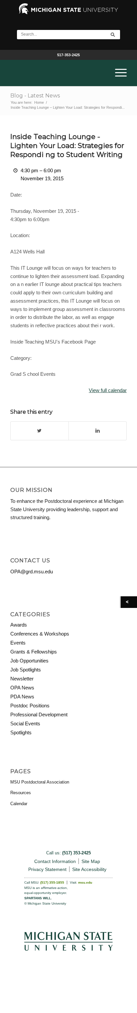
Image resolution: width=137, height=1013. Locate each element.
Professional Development (39, 714)
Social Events (25, 723)
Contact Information (55, 861)
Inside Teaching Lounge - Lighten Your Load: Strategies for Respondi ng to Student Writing (67, 145)
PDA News (22, 696)
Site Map (90, 861)
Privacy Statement (47, 869)
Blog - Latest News (35, 95)
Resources (20, 792)
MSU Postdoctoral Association (39, 782)
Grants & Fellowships (33, 651)
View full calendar (108, 390)
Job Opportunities (29, 660)
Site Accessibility (89, 869)
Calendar (18, 803)
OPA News (22, 687)
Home (39, 102)
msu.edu (85, 882)
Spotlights (21, 732)
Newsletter (22, 678)
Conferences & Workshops (39, 634)
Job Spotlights (25, 669)
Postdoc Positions (30, 705)
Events (18, 643)
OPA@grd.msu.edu (31, 571)
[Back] (129, 602)
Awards (18, 625)
